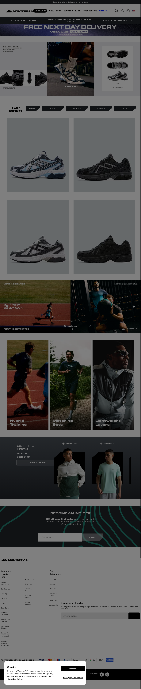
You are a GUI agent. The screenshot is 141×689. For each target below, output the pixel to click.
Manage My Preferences (73, 678)
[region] (45, 673)
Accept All (73, 669)
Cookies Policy (15, 679)
